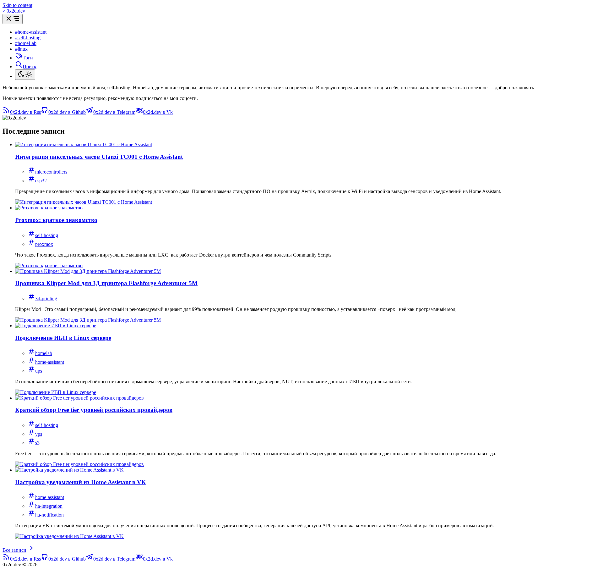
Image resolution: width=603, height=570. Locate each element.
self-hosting (46, 235)
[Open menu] (13, 19)
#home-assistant (30, 32)
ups (38, 371)
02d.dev (14, 11)
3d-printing (46, 298)
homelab (43, 353)
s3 (37, 442)
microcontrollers (51, 171)
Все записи (14, 550)
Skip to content (17, 5)
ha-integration (48, 506)
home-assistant (49, 362)
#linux (21, 49)
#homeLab (25, 43)
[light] (25, 74)
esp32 (41, 180)
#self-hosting (28, 37)
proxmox (44, 244)
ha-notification (49, 514)
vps (38, 434)
